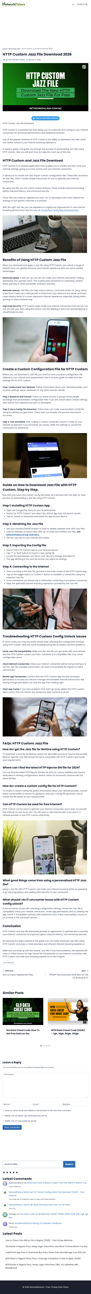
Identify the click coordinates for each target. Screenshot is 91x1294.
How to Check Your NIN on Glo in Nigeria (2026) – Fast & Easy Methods (39, 1240)
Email (36, 1104)
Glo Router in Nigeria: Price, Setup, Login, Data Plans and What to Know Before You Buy (47, 1246)
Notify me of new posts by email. (21, 1121)
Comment (9, 1074)
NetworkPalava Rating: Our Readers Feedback (39, 1223)
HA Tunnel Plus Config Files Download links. (58, 210)
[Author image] (4, 59)
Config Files (9, 963)
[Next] (85, 1021)
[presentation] (23, 1011)
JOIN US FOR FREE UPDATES (46, 118)
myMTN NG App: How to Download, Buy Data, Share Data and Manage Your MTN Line (46, 1252)
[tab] (41, 1045)
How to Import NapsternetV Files (18, 973)
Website (66, 1104)
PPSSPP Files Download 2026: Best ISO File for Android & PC (68, 974)
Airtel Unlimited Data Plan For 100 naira (51, 1204)
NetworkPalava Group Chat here (22, 534)
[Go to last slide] (6, 1021)
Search (69, 1164)
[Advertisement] (45, 25)
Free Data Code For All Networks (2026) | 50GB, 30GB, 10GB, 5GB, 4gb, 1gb (54, 1214)
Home (5, 49)
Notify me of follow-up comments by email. (26, 1116)
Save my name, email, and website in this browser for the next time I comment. (38, 1110)
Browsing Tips (14, 49)
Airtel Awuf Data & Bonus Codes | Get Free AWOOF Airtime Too (56, 1182)
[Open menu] (73, 4)
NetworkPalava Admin (16, 60)
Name (7, 1104)
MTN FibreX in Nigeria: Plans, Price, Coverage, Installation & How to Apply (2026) (43, 1258)
